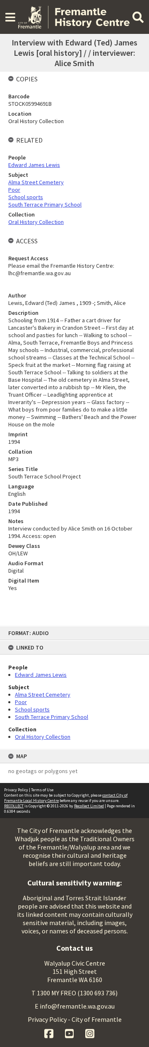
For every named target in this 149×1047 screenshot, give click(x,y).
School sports (32, 709)
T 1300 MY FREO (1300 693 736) (74, 993)
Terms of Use (42, 789)
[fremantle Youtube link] (70, 1032)
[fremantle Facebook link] (49, 1032)
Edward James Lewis (41, 674)
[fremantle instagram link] (89, 1032)
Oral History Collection (42, 736)
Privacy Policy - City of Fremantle (75, 1019)
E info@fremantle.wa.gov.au (75, 1006)
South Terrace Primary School (51, 717)
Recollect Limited (89, 806)
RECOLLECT (14, 806)
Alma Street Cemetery (42, 694)
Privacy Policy (16, 789)
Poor (21, 702)
